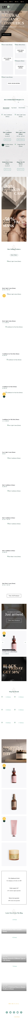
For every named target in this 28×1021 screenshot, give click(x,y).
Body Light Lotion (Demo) (9, 321)
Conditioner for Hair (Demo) (9, 386)
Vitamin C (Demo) (11, 649)
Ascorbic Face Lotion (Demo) (9, 651)
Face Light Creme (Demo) (8, 452)
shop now (8, 200)
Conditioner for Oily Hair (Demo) (10, 419)
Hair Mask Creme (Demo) (8, 583)
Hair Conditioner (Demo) (8, 485)
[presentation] (3, 642)
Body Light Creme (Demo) (9, 288)
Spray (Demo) (5, 649)
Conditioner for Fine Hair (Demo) (10, 353)
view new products (14, 620)
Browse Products (6, 34)
